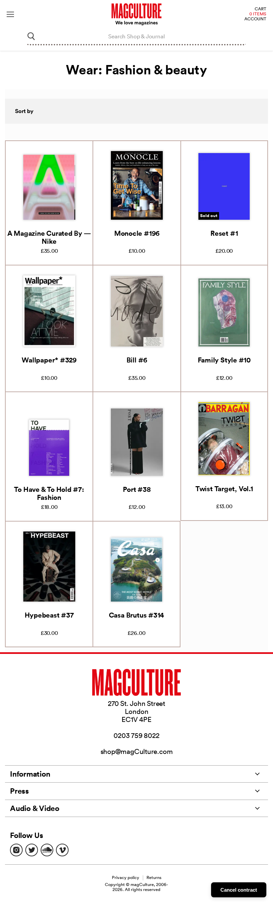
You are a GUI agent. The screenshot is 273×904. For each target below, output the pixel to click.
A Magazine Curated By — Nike (49, 237)
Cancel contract (238, 890)
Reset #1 (224, 233)
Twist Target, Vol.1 (224, 488)
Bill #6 (137, 359)
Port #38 (136, 489)
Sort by (24, 111)
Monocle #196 (136, 233)
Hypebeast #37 (49, 615)
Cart (260, 9)
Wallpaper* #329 (49, 359)
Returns (153, 877)
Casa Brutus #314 (136, 615)
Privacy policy (125, 877)
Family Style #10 (224, 359)
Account (255, 19)
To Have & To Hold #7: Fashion (49, 493)
